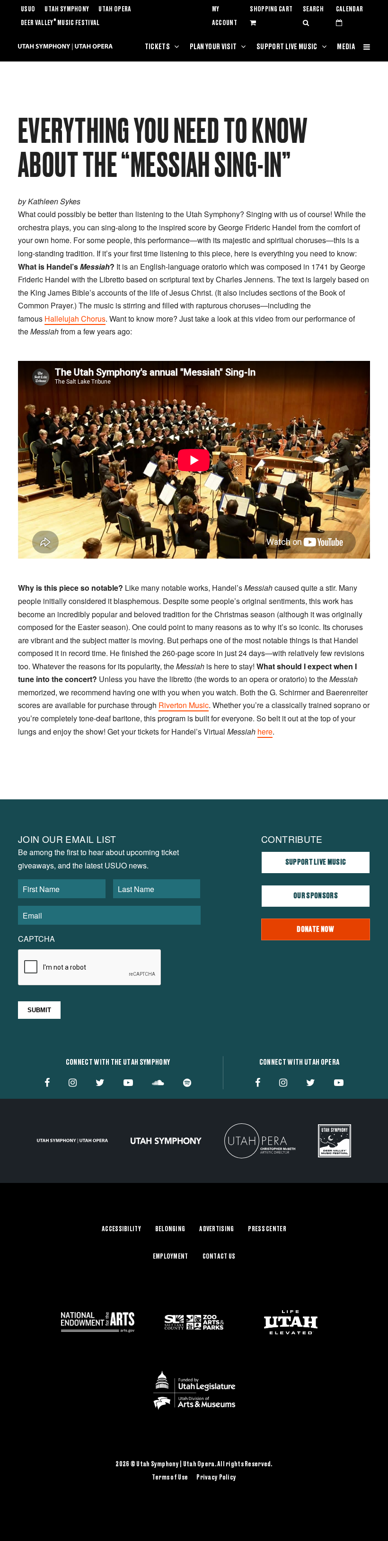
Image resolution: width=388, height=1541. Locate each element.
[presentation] (90, 967)
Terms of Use (170, 1477)
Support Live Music (286, 47)
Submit (39, 1010)
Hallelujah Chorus (75, 318)
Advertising (216, 1229)
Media (346, 47)
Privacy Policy (216, 1477)
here (265, 731)
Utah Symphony (66, 9)
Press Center (267, 1229)
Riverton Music (184, 705)
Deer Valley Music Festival (60, 23)
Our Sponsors (315, 896)
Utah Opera (114, 9)
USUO (28, 9)
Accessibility (121, 1229)
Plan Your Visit (213, 47)
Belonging (170, 1229)
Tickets (157, 47)
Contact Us (219, 1256)
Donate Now (315, 929)
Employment (170, 1256)
